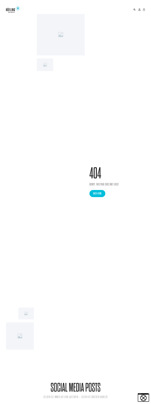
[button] (134, 10)
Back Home (97, 193)
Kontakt (129, 9)
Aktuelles (113, 9)
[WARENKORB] (144, 9)
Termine (92, 9)
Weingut (72, 9)
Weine (57, 9)
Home (44, 9)
